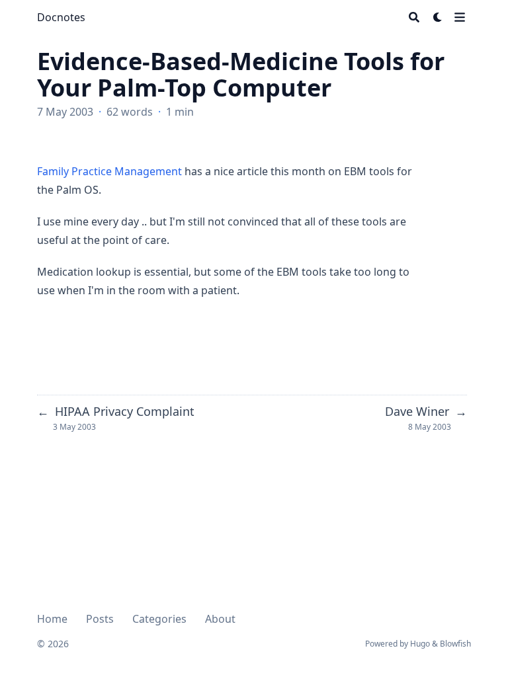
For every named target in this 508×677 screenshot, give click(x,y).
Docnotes (61, 17)
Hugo (420, 643)
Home (52, 619)
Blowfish (455, 643)
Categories (159, 619)
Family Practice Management (109, 171)
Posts (100, 619)
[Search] (414, 17)
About (220, 619)
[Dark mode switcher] (438, 17)
